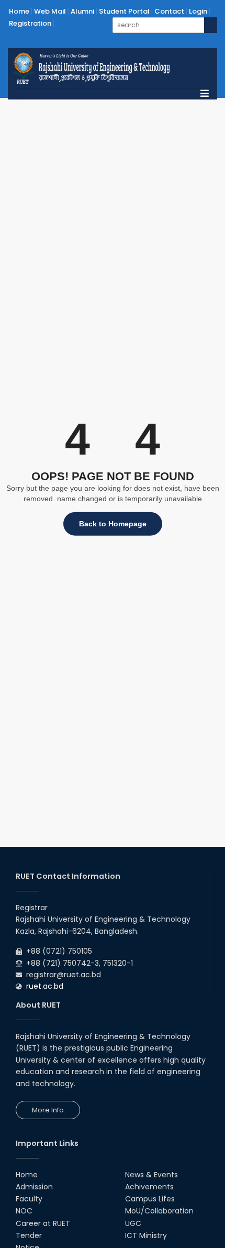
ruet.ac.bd (44, 986)
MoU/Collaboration (159, 1211)
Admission (34, 1186)
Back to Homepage (113, 524)
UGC (133, 1223)
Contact (169, 11)
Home (19, 11)
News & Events (151, 1174)
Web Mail (50, 11)
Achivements (149, 1186)
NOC (24, 1211)
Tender (29, 1235)
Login (198, 11)
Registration (30, 23)
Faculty (29, 1199)
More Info (48, 1110)
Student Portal (124, 11)
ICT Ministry (146, 1235)
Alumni (82, 11)
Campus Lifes (150, 1199)
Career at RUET (43, 1223)
